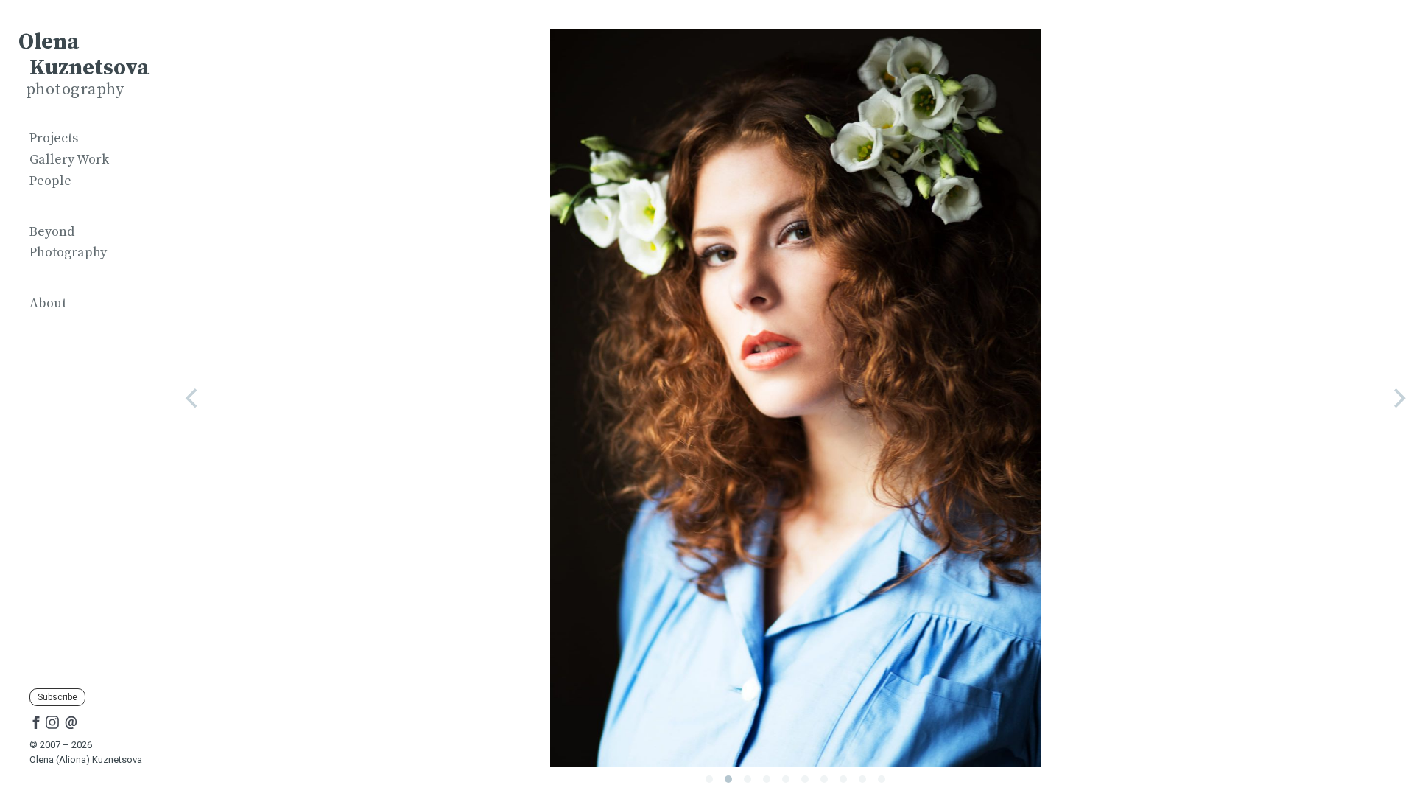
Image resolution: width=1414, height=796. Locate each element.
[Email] (70, 721)
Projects (53, 138)
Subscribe (57, 697)
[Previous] (193, 398)
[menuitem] (88, 139)
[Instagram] (52, 721)
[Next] (1398, 398)
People (50, 180)
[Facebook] (36, 721)
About (47, 303)
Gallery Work (69, 159)
